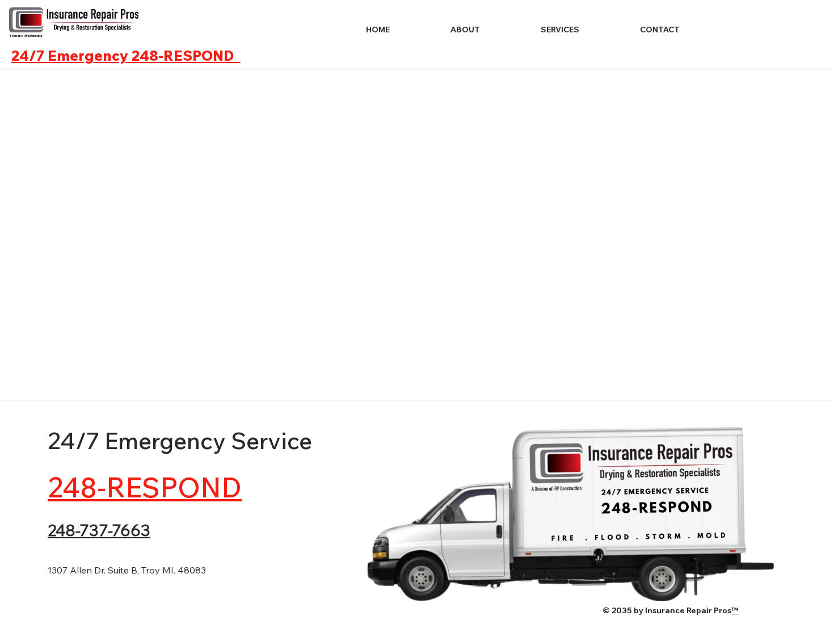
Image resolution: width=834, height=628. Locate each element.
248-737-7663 (99, 530)
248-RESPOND (145, 487)
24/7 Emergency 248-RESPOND (126, 55)
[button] (539, 29)
